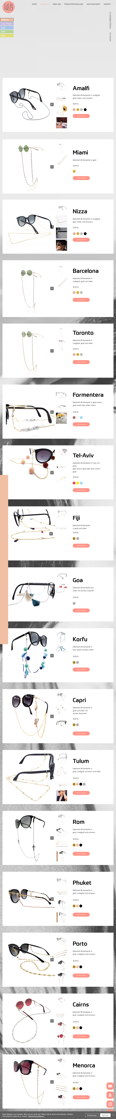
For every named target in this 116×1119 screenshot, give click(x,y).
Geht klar (105, 1115)
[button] (110, 36)
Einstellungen (92, 1115)
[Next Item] (52, 104)
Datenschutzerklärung (36, 1116)
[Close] (113, 1115)
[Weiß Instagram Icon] (110, 1104)
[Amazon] (110, 1095)
